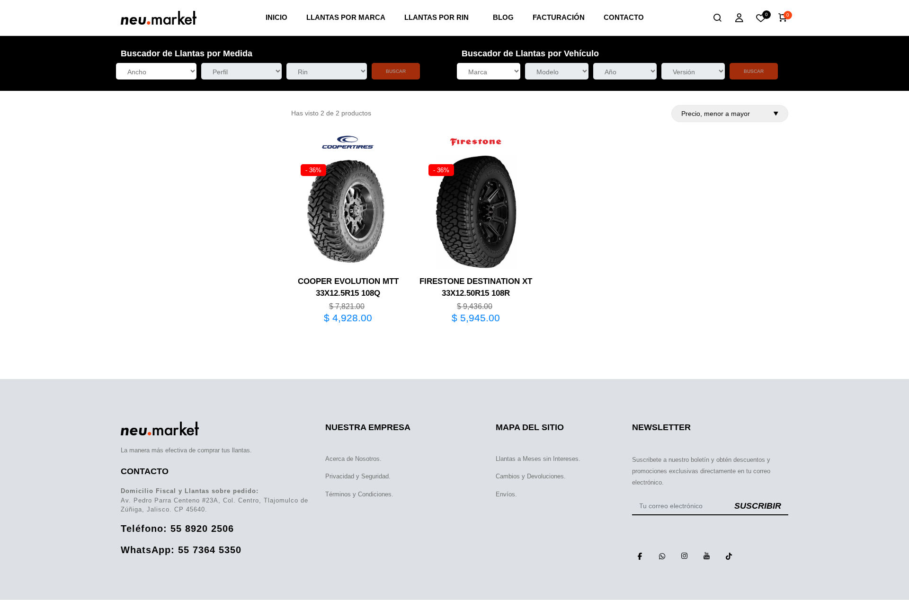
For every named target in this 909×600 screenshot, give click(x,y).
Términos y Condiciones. (359, 494)
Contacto (624, 17)
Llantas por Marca (345, 17)
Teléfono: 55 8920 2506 (177, 528)
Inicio (276, 17)
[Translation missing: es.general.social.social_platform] (639, 556)
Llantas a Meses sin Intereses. (538, 458)
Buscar (396, 71)
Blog (503, 17)
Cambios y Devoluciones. (531, 476)
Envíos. (506, 494)
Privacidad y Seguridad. (358, 476)
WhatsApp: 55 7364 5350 (181, 550)
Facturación (559, 17)
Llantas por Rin (436, 17)
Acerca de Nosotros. (353, 458)
